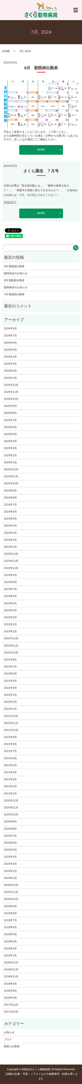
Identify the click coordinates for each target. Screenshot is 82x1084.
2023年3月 (10, 617)
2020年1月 (10, 878)
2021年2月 (10, 786)
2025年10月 (11, 399)
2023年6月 (10, 596)
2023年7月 (10, 589)
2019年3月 (10, 948)
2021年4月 (10, 772)
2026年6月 (10, 342)
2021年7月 (10, 751)
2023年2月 (10, 624)
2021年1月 (10, 793)
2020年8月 (10, 828)
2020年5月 (10, 849)
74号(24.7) (9, 202)
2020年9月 (10, 821)
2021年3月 (10, 779)
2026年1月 (10, 377)
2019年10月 (11, 899)
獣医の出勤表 (12, 1046)
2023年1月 (10, 631)
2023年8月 (10, 582)
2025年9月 (10, 406)
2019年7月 (10, 920)
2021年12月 (11, 716)
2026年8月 (10, 328)
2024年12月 (11, 469)
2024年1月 (10, 546)
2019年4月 (10, 941)
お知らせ (9, 1032)
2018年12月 (11, 962)
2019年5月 (10, 934)
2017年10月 (11, 1011)
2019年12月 (11, 885)
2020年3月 (10, 863)
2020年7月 (10, 835)
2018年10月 (11, 976)
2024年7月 (10, 504)
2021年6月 (10, 758)
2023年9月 (10, 575)
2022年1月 (10, 708)
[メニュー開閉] (75, 10)
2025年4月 (10, 441)
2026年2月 (10, 370)
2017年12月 (11, 1004)
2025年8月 (10, 413)
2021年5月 (10, 765)
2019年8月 (10, 913)
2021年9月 (10, 737)
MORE (41, 149)
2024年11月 (11, 476)
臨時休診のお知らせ (16, 273)
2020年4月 (10, 856)
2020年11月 (11, 807)
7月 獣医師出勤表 (14, 294)
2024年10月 (11, 483)
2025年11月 (11, 392)
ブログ (8, 1039)
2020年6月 (10, 842)
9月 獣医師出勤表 (14, 266)
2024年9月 (10, 490)
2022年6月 (10, 673)
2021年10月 (11, 730)
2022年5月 (10, 680)
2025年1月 (10, 462)
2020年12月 (11, 800)
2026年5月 (10, 349)
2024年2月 (10, 539)
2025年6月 (10, 427)
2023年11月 (11, 560)
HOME (6, 51)
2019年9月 (10, 906)
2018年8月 (10, 990)
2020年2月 (10, 871)
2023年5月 (10, 603)
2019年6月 (10, 927)
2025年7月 (10, 420)
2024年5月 (10, 518)
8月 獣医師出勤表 (41, 68)
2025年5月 (10, 434)
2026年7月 (10, 335)
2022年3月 (10, 694)
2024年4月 (10, 525)
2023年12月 (11, 553)
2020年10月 (11, 814)
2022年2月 (10, 701)
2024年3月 (10, 532)
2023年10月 (11, 568)
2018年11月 (11, 969)
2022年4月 (10, 687)
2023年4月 (10, 610)
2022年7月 (10, 666)
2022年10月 (11, 652)
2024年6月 (10, 511)
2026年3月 (10, 363)
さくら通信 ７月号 (41, 171)
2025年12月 (11, 385)
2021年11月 (11, 723)
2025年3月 (10, 448)
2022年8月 (10, 659)
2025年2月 (10, 455)
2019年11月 (11, 892)
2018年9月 (10, 983)
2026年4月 (10, 356)
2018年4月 (10, 997)
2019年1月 (10, 955)
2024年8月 (10, 497)
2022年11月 (11, 645)
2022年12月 (11, 638)
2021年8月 (10, 744)
